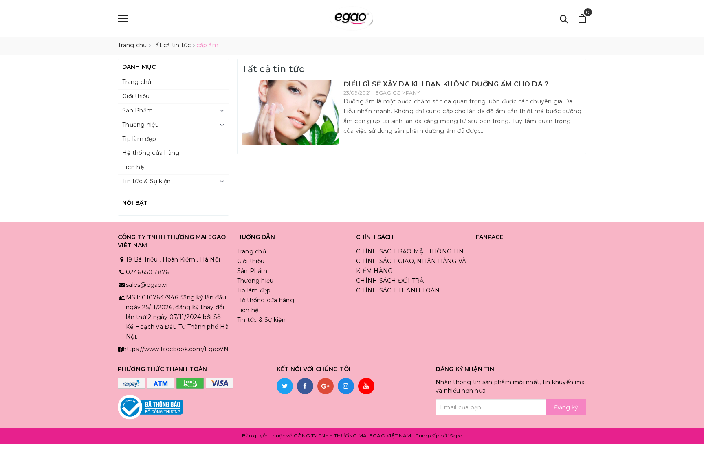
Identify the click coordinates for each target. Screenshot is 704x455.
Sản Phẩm (137, 110)
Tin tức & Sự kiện (146, 181)
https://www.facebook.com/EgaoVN (176, 349)
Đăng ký (566, 407)
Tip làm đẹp (139, 139)
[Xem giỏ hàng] (582, 18)
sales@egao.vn (148, 284)
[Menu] (123, 18)
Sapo (456, 436)
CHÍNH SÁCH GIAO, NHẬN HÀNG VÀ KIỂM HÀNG (411, 266)
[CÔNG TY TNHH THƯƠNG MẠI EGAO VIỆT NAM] (352, 18)
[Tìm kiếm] (564, 18)
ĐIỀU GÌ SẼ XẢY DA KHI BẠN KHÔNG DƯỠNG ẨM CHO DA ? (446, 84)
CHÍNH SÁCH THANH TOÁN (398, 290)
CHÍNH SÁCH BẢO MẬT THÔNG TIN (410, 251)
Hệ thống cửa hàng (150, 152)
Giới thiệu (136, 96)
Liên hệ (133, 167)
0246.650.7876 (147, 272)
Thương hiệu (140, 124)
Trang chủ (136, 82)
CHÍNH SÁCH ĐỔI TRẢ (390, 280)
